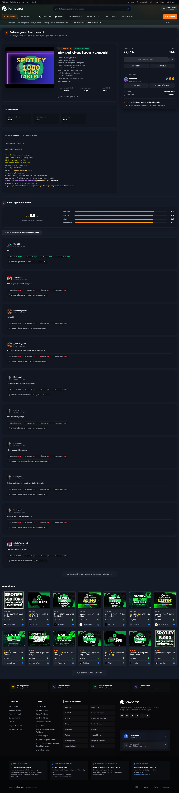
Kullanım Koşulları (43, 736)
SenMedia (133, 78)
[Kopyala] (165, 745)
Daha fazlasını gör (63, 82)
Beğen (137, 66)
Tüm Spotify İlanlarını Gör (89, 673)
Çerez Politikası (42, 714)
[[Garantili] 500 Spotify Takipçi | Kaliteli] (89, 638)
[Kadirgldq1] (9, 378)
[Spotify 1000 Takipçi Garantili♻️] (39, 638)
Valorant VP (46, 17)
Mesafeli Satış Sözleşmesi (46, 740)
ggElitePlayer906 (20, 310)
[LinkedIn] (147, 716)
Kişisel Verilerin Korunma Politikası (45, 730)
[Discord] (122, 716)
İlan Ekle (171, 17)
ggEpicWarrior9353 (21, 543)
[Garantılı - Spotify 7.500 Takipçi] (89, 600)
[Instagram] (127, 716)
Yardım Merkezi (158, 2)
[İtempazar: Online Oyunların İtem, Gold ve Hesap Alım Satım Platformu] (12, 8)
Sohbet (137, 85)
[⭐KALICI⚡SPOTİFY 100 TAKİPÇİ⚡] (14, 638)
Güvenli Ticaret (31, 135)
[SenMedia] (126, 79)
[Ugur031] (9, 245)
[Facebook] (132, 716)
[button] (76, 16)
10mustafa (18, 277)
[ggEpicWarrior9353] (9, 544)
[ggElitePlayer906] (9, 311)
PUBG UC (61, 17)
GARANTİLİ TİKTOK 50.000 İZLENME (22, 395)
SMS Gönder (163, 85)
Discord (173, 2)
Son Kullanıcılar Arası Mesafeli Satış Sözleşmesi (47, 744)
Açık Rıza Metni (42, 706)
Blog (132, 2)
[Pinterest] (142, 716)
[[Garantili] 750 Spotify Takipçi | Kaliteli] (115, 600)
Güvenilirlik (143, 2)
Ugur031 (17, 244)
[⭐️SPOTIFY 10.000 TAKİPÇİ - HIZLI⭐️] (39, 600)
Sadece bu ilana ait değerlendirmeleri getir (23, 232)
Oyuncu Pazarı (29, 17)
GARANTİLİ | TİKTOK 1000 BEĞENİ (21, 262)
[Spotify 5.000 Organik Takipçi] (165, 638)
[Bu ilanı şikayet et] (171, 60)
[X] (137, 716)
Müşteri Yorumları (15, 726)
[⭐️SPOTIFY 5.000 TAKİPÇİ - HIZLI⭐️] (115, 638)
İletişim (11, 722)
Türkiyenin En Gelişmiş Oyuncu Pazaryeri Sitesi (19, 2)
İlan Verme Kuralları (43, 722)
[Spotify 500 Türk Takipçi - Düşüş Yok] (14, 600)
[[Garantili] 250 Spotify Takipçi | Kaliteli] (64, 600)
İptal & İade (40, 726)
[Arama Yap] (128, 8)
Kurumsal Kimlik (15, 710)
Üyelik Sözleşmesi (43, 750)
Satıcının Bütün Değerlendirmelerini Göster (88, 574)
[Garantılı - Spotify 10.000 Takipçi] (165, 600)
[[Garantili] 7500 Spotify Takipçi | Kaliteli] (140, 638)
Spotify (7, 611)
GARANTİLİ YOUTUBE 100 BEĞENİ (21, 561)
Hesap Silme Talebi (16, 729)
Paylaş (163, 66)
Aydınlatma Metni (42, 710)
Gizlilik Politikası (42, 718)
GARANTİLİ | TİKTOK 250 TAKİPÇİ (21, 328)
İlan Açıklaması (13, 135)
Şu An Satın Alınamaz (146, 60)
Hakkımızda (13, 706)
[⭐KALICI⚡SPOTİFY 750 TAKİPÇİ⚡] (64, 638)
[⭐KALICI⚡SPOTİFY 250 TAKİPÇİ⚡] (140, 600)
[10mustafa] (9, 278)
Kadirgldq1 (18, 377)
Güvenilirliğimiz (14, 718)
